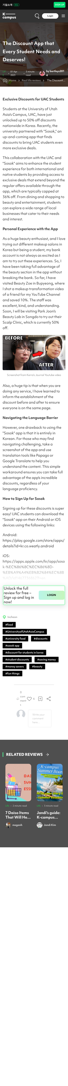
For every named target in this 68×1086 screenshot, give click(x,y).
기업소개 (7, 4)
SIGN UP (59, 4)
